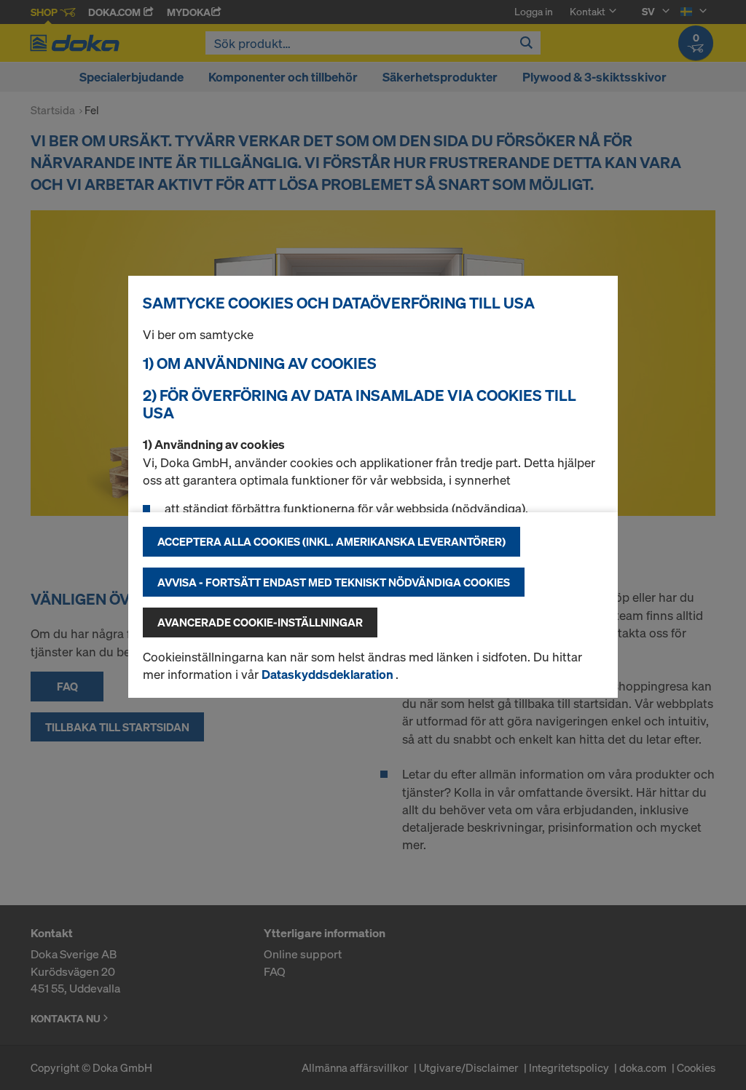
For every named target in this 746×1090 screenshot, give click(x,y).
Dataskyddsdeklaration (329, 674)
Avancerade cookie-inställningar (260, 622)
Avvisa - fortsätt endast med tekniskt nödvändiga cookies (333, 582)
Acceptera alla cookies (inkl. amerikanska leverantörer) (331, 541)
